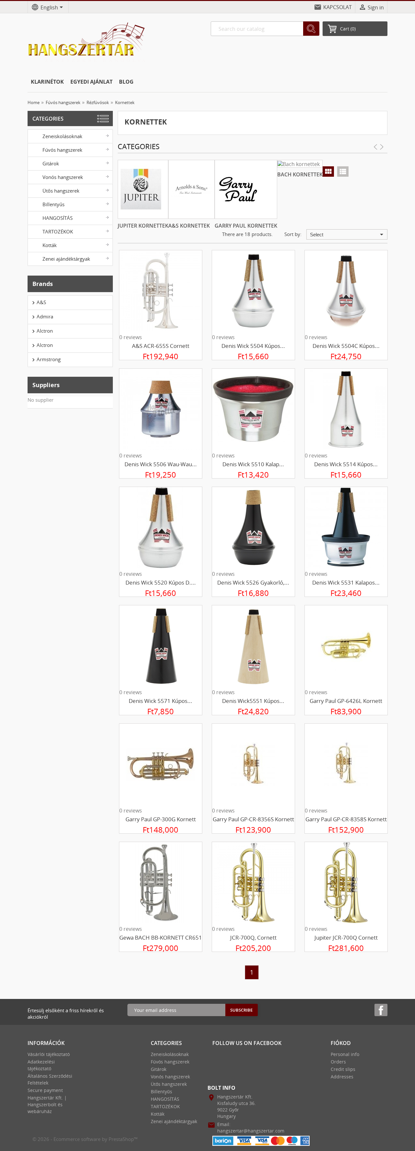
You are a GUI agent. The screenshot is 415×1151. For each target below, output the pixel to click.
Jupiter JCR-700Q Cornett (346, 937)
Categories (48, 118)
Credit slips (343, 1069)
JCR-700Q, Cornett (253, 937)
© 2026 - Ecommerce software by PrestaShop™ (85, 1139)
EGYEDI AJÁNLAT (91, 81)
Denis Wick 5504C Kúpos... (346, 346)
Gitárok (50, 163)
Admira (41, 316)
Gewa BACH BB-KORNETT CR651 (160, 937)
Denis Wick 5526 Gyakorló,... (253, 582)
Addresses (342, 1077)
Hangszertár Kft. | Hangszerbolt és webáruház (47, 1104)
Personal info (345, 1054)
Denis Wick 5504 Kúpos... (253, 346)
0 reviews (130, 337)
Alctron (41, 331)
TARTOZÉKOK (57, 231)
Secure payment (45, 1090)
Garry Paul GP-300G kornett (160, 819)
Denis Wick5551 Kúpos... (253, 701)
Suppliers (46, 385)
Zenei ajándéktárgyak (66, 258)
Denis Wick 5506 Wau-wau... (160, 464)
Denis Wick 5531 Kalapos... (346, 582)
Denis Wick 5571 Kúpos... (160, 701)
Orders (338, 1062)
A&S (38, 302)
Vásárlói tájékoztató (49, 1054)
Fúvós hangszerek (62, 150)
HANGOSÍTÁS (57, 218)
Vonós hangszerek (62, 177)
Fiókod (341, 1043)
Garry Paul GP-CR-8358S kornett (346, 819)
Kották (49, 245)
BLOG (126, 81)
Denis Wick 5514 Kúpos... (346, 464)
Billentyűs (53, 204)
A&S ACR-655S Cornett (160, 346)
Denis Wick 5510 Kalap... (253, 464)
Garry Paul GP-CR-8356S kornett (253, 819)
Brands (42, 284)
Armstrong (45, 359)
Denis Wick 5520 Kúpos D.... (160, 582)
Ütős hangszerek (60, 190)
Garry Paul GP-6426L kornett (346, 701)
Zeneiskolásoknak (62, 136)
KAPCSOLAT (337, 7)
